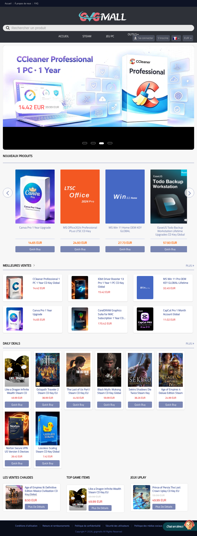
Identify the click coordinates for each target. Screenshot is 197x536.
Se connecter (145, 38)
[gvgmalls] (102, 14)
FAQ (36, 3)
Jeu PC (110, 36)
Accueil (8, 3)
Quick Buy (35, 249)
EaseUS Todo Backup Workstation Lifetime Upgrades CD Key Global (125, 231)
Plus (189, 265)
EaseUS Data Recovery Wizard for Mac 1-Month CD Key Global (170, 231)
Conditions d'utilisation (26, 526)
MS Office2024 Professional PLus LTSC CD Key (35, 229)
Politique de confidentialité (88, 526)
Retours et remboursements (56, 526)
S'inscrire (163, 38)
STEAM (87, 36)
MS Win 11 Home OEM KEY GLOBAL (80, 229)
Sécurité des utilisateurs (118, 526)
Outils (132, 34)
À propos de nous (23, 3)
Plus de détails (36, 507)
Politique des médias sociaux (148, 526)
